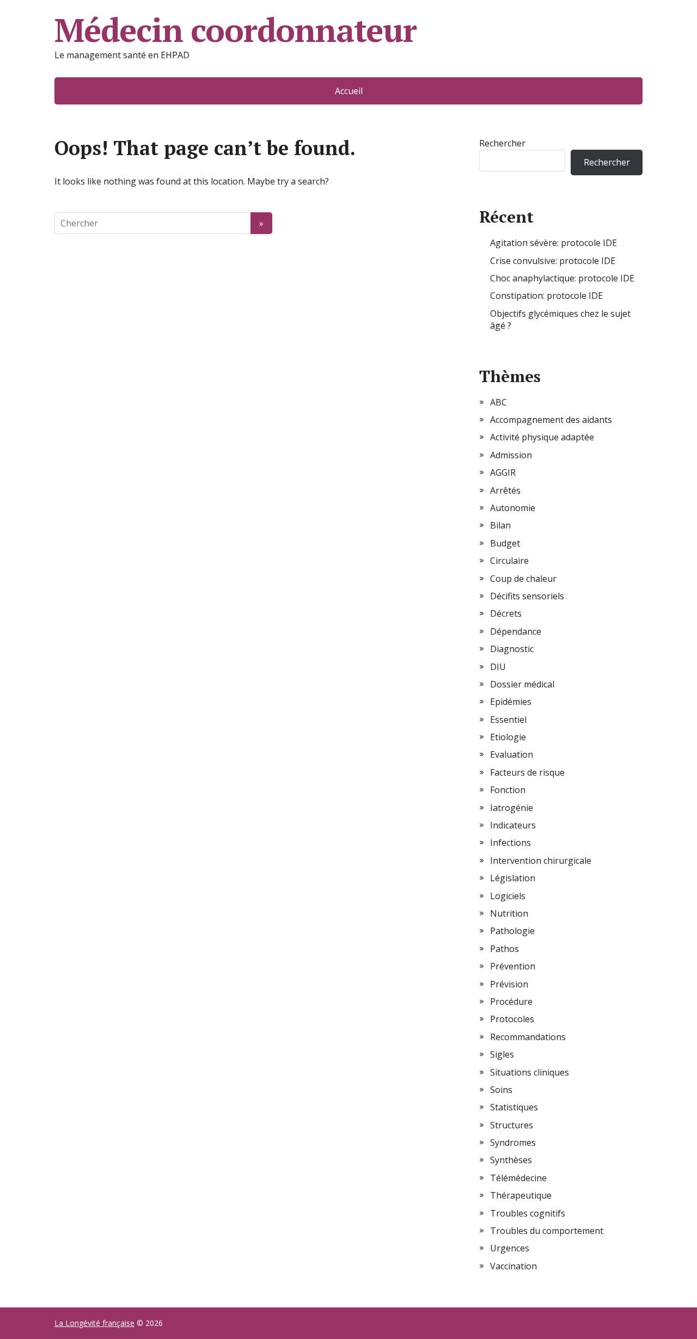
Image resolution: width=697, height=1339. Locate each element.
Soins (501, 1090)
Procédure (511, 1002)
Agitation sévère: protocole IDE (553, 243)
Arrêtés (505, 490)
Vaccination (513, 1266)
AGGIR (503, 472)
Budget (505, 543)
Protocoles (512, 1019)
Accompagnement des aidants (551, 420)
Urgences (509, 1248)
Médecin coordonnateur (235, 30)
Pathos (504, 949)
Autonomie (512, 508)
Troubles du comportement (546, 1231)
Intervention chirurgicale (540, 861)
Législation (512, 878)
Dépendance (515, 631)
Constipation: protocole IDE (546, 296)
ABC (498, 402)
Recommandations (528, 1037)
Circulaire (509, 561)
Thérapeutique (521, 1195)
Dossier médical (522, 684)
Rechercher (502, 143)
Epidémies (510, 702)
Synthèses (511, 1160)
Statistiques (514, 1107)
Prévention (512, 966)
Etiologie (508, 737)
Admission (511, 455)
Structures (511, 1125)
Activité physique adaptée (542, 437)
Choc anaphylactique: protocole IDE (562, 278)
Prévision (509, 984)
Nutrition (509, 913)
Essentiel (508, 720)
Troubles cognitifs (527, 1213)
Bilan (500, 525)
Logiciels (507, 896)
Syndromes (513, 1142)
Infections (510, 843)
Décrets (506, 613)
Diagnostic (512, 649)
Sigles (502, 1054)
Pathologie (512, 931)
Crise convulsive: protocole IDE (552, 261)
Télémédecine (518, 1178)
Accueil (349, 91)
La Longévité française (94, 1323)
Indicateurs (513, 825)
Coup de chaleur (523, 579)
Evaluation (511, 754)
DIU (498, 667)
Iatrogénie (511, 808)
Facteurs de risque (527, 772)
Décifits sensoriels (527, 596)
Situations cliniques (529, 1072)
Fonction (507, 790)
